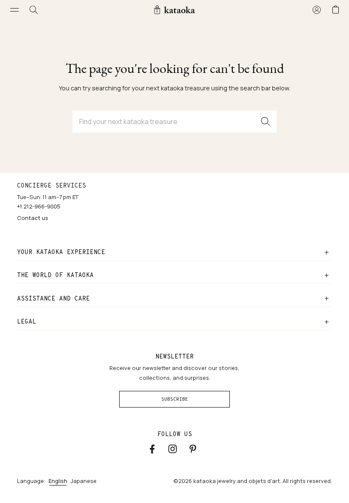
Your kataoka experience (61, 252)
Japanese (84, 481)
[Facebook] (152, 449)
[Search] (33, 9)
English (58, 481)
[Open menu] (14, 9)
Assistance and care (53, 298)
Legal (26, 321)
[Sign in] (316, 9)
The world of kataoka (55, 275)
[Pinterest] (192, 448)
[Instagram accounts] (172, 449)
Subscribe (174, 399)
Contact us (32, 218)
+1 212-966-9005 (38, 206)
